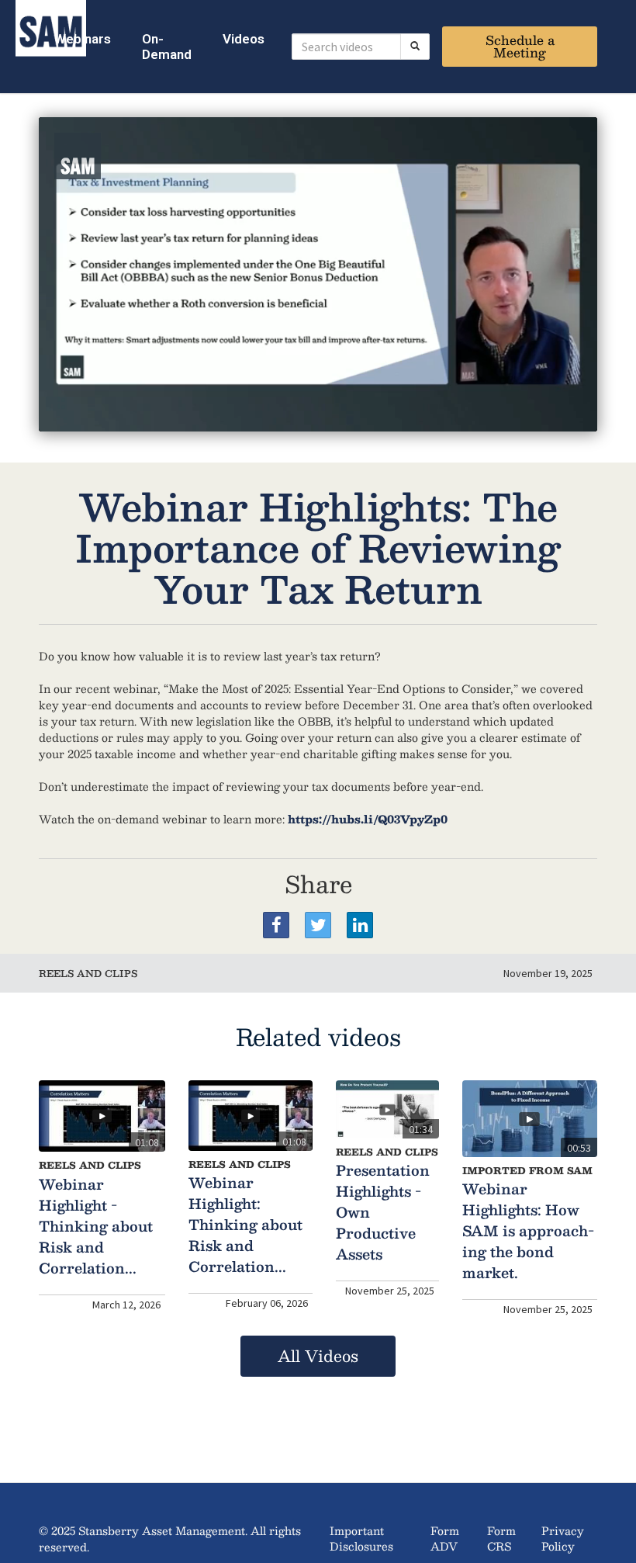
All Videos (318, 1356)
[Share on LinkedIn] (360, 925)
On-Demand (167, 46)
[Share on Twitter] (318, 925)
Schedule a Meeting (520, 46)
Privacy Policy (562, 1538)
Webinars (82, 39)
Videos (243, 39)
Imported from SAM (527, 1170)
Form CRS (501, 1538)
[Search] (415, 46)
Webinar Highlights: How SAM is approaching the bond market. (528, 1230)
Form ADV (444, 1538)
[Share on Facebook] (276, 925)
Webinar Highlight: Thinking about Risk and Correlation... (245, 1224)
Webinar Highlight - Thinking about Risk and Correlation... (96, 1226)
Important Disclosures (361, 1538)
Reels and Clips (88, 973)
